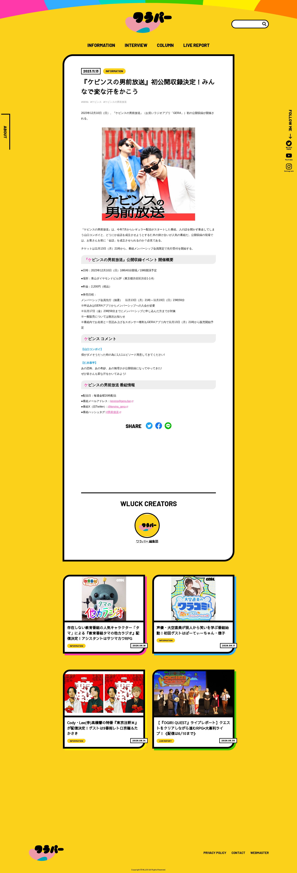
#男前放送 (112, 412)
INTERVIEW (136, 45)
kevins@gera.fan (120, 401)
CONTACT (238, 853)
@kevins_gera (117, 406)
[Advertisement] (148, 461)
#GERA (85, 101)
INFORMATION (101, 45)
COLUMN (165, 45)
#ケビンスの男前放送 (115, 101)
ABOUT (5, 132)
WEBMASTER (259, 853)
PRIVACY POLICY (215, 853)
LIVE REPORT (196, 45)
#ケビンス (96, 101)
